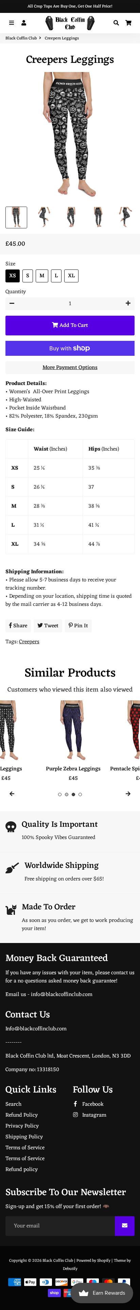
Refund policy (21, 1170)
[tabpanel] (36, 741)
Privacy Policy (22, 1126)
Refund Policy (21, 1115)
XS (12, 276)
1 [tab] (60, 794)
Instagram (93, 1115)
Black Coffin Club (21, 38)
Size (10, 264)
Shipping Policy (24, 1137)
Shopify (103, 1260)
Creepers (29, 642)
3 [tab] (73, 794)
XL (71, 276)
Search (13, 1104)
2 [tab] (66, 794)
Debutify (70, 1269)
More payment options (70, 367)
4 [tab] (80, 794)
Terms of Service (25, 1148)
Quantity (15, 292)
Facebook (92, 1104)
